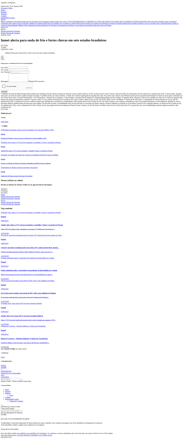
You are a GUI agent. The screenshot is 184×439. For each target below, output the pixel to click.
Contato (4, 16)
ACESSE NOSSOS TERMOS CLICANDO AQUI (34, 435)
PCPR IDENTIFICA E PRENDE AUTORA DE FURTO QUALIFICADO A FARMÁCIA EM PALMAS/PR (109, 21)
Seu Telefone (5, 72)
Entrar (3, 195)
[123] (3, 200)
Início (3, 10)
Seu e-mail (4, 70)
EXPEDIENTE (6, 371)
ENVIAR (4, 92)
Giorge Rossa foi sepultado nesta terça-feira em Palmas (93, 25)
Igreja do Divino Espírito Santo (157, 21)
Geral (3, 357)
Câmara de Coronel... (16, 401)
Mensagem (4, 81)
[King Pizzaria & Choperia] (10, 31)
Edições (4, 12)
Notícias (4, 14)
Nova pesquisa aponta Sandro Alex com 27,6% (55, 21)
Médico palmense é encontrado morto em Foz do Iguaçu (20, 21)
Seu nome (4, 67)
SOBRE (3, 367)
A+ (3, 59)
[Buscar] (22, 379)
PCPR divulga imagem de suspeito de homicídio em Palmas (95, 23)
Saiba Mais (4, 122)
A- (2, 57)
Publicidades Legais (8, 18)
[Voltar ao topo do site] (2, 405)
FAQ (2, 375)
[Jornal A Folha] (6, 8)
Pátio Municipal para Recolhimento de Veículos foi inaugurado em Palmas (49, 25)
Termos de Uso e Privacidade (11, 373)
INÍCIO (3, 365)
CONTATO (5, 377)
